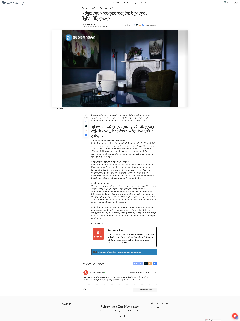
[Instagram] (141, 272)
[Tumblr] (151, 272)
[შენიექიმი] (235, 316)
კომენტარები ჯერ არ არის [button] (146, 289)
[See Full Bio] (128, 243)
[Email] (139, 25)
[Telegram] (156, 272)
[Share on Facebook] (134, 25)
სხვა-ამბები (99, 8)
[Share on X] (137, 25)
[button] (220, 3)
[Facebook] (139, 272)
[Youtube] (158, 307)
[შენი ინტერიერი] (13, 3)
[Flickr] (153, 272)
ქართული (211, 320)
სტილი (106, 115)
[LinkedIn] (149, 272)
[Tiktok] (146, 272)
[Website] (136, 272)
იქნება (152, 215)
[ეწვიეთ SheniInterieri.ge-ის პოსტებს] (85, 272)
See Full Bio (123, 243)
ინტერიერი (85, 8)
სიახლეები (92, 8)
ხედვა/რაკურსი (109, 8)
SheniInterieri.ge (91, 24)
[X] (155, 307)
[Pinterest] (144, 272)
